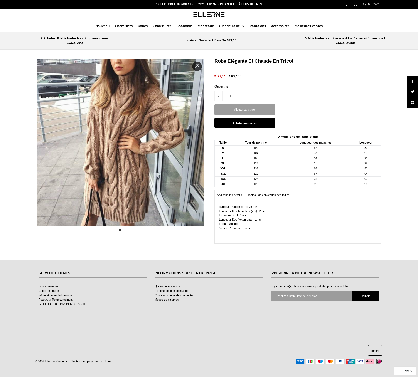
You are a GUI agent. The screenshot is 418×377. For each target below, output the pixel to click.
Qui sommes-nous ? (167, 286)
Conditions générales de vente (174, 295)
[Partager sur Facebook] (412, 81)
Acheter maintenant (245, 123)
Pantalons (258, 26)
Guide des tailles (49, 290)
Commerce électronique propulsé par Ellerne (84, 361)
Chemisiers (124, 26)
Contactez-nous (48, 286)
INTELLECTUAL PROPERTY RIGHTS (63, 304)
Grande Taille (230, 26)
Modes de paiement (167, 299)
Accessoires (280, 26)
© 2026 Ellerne (44, 361)
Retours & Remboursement (56, 299)
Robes (143, 26)
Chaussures (162, 26)
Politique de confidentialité (171, 290)
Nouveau (102, 26)
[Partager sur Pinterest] (412, 102)
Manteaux (206, 26)
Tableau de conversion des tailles (269, 195)
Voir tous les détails (229, 195)
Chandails (184, 26)
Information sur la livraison (55, 295)
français (375, 350)
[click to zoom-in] (197, 66)
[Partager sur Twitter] (412, 92)
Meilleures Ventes (309, 26)
